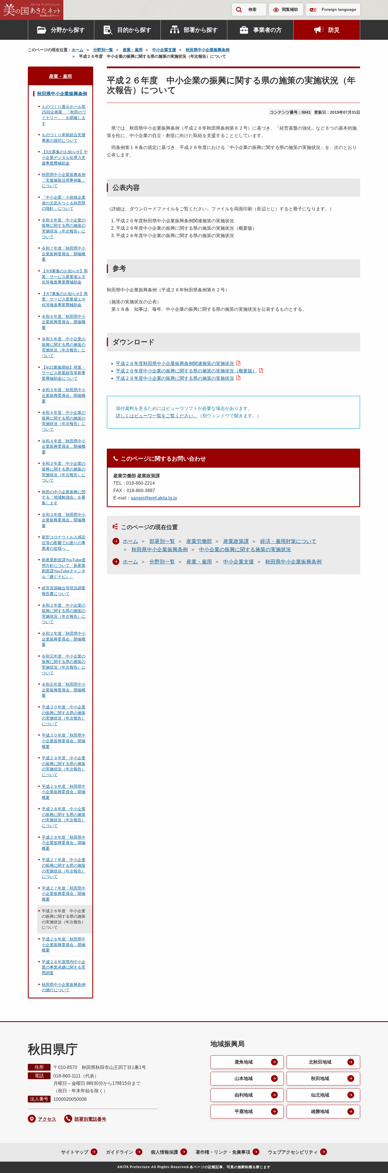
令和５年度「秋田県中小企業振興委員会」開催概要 (63, 395)
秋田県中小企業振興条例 (208, 49)
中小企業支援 (164, 49)
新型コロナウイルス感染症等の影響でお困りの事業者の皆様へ (63, 542)
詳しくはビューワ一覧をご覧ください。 (157, 415)
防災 (334, 30)
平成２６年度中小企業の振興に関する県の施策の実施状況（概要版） (186, 370)
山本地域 (244, 1078)
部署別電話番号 (90, 1119)
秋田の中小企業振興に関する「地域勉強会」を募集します (63, 497)
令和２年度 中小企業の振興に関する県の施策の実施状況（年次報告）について (63, 613)
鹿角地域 (244, 1062)
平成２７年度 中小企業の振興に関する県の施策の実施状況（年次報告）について (63, 868)
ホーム (78, 49)
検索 (252, 9)
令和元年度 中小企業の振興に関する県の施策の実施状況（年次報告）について (63, 664)
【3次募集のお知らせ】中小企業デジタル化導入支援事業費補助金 (65, 157)
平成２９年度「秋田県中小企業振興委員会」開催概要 (63, 792)
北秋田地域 (320, 1062)
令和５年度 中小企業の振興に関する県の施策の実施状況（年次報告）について (63, 347)
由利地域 (244, 1095)
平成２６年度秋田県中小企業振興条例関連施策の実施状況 (175, 363)
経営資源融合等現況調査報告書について (63, 591)
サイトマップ (74, 1152)
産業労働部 (199, 541)
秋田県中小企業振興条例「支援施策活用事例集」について (63, 180)
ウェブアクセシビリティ (293, 1152)
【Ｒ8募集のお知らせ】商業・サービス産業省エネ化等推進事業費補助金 (65, 276)
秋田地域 (320, 1078)
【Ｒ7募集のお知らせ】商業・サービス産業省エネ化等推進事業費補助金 (65, 299)
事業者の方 (267, 30)
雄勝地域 (320, 1111)
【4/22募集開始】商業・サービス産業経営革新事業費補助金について (63, 373)
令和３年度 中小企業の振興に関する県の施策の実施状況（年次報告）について (63, 471)
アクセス (47, 1119)
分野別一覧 (103, 49)
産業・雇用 (133, 49)
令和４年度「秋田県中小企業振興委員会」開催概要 (63, 446)
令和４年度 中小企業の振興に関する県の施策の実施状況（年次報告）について (63, 421)
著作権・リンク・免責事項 (223, 1152)
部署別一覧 (162, 541)
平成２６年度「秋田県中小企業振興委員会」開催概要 (63, 944)
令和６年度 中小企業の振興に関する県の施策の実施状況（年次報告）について (63, 228)
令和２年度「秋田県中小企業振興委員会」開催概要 (63, 639)
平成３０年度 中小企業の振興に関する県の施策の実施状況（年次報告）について (63, 715)
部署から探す (201, 30)
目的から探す (134, 30)
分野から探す (68, 30)
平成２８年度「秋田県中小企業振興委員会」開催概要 (63, 843)
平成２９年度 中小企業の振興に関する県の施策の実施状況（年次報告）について (63, 766)
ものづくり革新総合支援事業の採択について (63, 137)
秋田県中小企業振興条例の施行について (63, 987)
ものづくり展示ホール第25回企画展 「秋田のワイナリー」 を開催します (64, 115)
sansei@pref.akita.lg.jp (154, 498)
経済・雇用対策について (288, 541)
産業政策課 (236, 541)
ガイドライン (119, 1152)
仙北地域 (320, 1095)
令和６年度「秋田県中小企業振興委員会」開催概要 (63, 322)
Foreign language (339, 9)
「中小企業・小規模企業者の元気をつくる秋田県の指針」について (63, 203)
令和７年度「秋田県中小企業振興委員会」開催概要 (63, 254)
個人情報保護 (164, 1152)
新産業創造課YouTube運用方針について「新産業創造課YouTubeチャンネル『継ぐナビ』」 (63, 568)
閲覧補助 (290, 9)
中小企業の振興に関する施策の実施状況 (245, 549)
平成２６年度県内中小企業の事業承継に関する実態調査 (63, 967)
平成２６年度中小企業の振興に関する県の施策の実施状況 (175, 378)
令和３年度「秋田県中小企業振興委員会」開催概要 (63, 520)
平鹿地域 (244, 1111)
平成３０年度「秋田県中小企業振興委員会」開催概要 (63, 741)
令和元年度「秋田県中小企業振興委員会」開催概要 (63, 690)
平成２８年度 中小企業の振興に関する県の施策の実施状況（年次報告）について (63, 817)
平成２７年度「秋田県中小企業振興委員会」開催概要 (63, 893)
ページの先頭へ (372, 1161)
